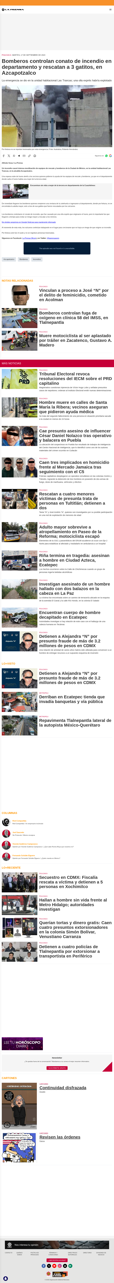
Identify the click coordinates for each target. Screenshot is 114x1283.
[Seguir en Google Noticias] (110, 156)
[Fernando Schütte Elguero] (6, 856)
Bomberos (24, 259)
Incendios (37, 259)
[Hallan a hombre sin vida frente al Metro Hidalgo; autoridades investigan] (19, 905)
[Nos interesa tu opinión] (57, 1245)
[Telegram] (18, 156)
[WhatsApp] (14, 156)
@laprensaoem (53, 238)
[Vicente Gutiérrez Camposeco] (6, 845)
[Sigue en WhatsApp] (106, 156)
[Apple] (65, 1266)
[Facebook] (3, 156)
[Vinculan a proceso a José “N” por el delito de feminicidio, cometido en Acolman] (19, 295)
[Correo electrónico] (24, 156)
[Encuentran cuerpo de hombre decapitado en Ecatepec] (19, 618)
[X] (9, 156)
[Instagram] (60, 1266)
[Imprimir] (35, 156)
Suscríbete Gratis (57, 1068)
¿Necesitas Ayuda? (57, 1260)
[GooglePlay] (70, 1266)
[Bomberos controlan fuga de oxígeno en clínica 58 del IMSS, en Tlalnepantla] (19, 318)
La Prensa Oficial (29, 238)
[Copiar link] (29, 156)
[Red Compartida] (6, 822)
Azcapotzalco (9, 259)
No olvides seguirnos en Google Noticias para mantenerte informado (29, 222)
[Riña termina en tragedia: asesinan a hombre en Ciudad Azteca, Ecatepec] (19, 563)
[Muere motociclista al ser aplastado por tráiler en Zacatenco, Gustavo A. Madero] (19, 341)
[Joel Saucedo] (6, 833)
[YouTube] (54, 1266)
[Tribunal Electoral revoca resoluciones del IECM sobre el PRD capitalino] (19, 382)
